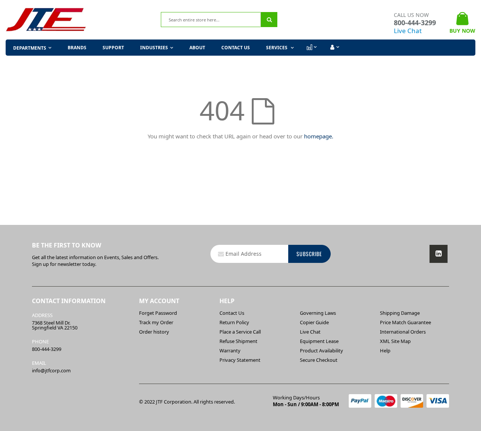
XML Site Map (395, 341)
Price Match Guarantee (405, 322)
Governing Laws (318, 313)
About (197, 47)
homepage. (318, 136)
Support (113, 47)
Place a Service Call (240, 331)
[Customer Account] (334, 47)
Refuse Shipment (238, 341)
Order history (154, 331)
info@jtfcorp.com (51, 370)
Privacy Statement (239, 360)
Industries (154, 47)
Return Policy (234, 322)
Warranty (229, 350)
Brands (77, 47)
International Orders (403, 331)
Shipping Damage (400, 313)
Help (385, 350)
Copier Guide (314, 322)
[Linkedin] (439, 254)
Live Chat (408, 30)
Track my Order (156, 322)
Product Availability (321, 350)
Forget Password (158, 313)
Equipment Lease (319, 341)
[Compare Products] (311, 47)
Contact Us (235, 47)
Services (277, 47)
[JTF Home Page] (46, 20)
